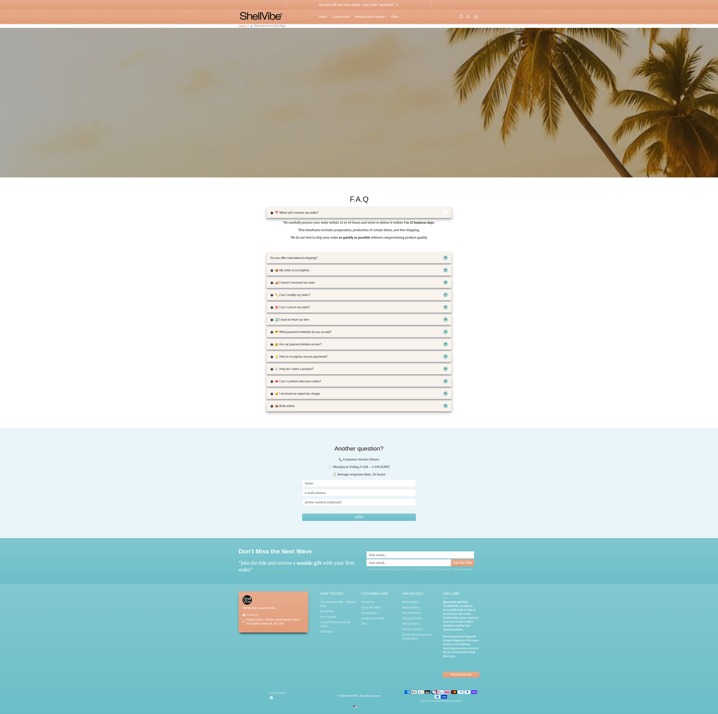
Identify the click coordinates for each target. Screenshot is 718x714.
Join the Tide (419, 379)
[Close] (429, 315)
